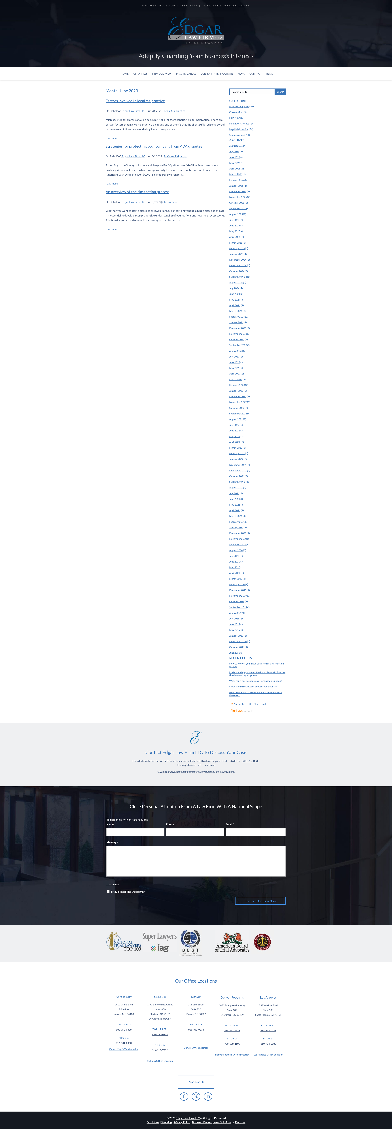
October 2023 (236, 339)
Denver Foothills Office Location (232, 1054)
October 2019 (236, 601)
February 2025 (237, 248)
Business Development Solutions (211, 1122)
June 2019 (234, 624)
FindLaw (240, 1122)
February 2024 (237, 316)
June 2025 (234, 225)
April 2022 (234, 441)
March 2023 (235, 379)
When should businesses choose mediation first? (254, 686)
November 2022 (238, 402)
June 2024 (234, 293)
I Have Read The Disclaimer (128, 891)
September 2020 (238, 544)
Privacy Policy (182, 1122)
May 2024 (234, 299)
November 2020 (238, 538)
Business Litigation (175, 156)
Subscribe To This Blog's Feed (250, 703)
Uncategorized (237, 134)
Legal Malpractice (174, 111)
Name (110, 824)
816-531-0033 (124, 1042)
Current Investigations (217, 73)
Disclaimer (112, 884)
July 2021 (234, 493)
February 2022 (237, 453)
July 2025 (234, 219)
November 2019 (238, 595)
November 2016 (238, 641)
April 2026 (234, 168)
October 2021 (236, 476)
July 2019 (234, 618)
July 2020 (234, 555)
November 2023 (238, 333)
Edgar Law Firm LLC (133, 111)
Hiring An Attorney (239, 123)
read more (112, 138)
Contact (255, 73)
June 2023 (234, 362)
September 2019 (238, 607)
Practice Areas (186, 73)
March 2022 (235, 447)
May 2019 (234, 629)
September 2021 (238, 481)
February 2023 (237, 385)
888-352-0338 (237, 5)
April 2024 (234, 305)
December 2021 (237, 464)
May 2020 (234, 567)
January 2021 (236, 527)
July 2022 (234, 424)
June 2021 (234, 498)
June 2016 (234, 652)
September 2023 (238, 345)
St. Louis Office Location (160, 1060)
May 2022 (234, 436)
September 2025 (238, 208)
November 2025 (238, 197)
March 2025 (235, 242)
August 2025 (236, 214)
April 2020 (234, 572)
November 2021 (238, 470)
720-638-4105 (232, 1043)
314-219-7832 (160, 1050)
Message (112, 842)
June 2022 (234, 430)
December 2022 (237, 396)
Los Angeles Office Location (268, 1054)
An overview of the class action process (137, 191)
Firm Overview (162, 73)
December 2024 (237, 259)
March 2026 (235, 174)
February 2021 (237, 521)
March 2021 (235, 515)
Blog (269, 73)
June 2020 (234, 561)
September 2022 (238, 413)
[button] (389, 1107)
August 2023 (236, 350)
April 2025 (234, 236)
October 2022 (236, 407)
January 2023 (236, 390)
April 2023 (234, 373)
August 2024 (236, 282)
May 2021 (234, 504)
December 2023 (237, 328)
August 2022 (236, 419)
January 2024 (236, 322)
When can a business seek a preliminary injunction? (255, 680)
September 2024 (238, 276)
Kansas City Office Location (123, 1049)
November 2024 (238, 265)
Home (124, 73)
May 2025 (234, 231)
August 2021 (236, 487)
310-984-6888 (268, 1043)
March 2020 (235, 578)
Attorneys (140, 73)
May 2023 (234, 367)
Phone (170, 824)
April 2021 (234, 510)
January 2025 (236, 253)
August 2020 (236, 550)
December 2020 (237, 533)
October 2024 (236, 271)
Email (230, 824)
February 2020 (237, 584)
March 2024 (235, 310)
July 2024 (234, 288)
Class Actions (170, 202)
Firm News (235, 117)
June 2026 (234, 157)
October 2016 (236, 646)
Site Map (166, 1122)
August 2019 (236, 612)
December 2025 (237, 191)
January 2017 (236, 635)
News (241, 73)
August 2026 (236, 145)
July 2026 (234, 151)
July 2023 (234, 356)
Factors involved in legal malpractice (135, 100)
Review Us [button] (196, 1082)
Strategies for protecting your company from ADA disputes (154, 146)
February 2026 (237, 179)
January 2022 (236, 458)
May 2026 (234, 162)
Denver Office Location (196, 1047)
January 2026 (236, 185)
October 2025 (236, 202)
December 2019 (237, 590)
